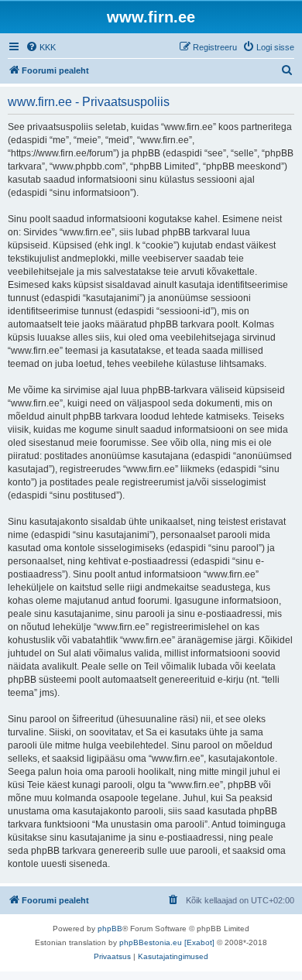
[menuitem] (41, 47)
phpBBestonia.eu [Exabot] (166, 942)
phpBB (110, 928)
